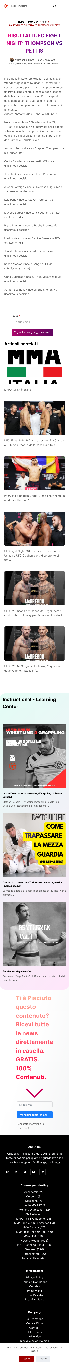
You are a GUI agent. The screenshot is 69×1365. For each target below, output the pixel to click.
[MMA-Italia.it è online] (34, 367)
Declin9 (43, 1358)
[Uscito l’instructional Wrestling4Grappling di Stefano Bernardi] (34, 756)
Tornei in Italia (30, 1258)
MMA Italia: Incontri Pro (31, 1231)
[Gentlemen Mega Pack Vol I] (34, 934)
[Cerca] (54, 6)
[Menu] (62, 6)
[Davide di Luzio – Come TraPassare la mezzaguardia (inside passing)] (34, 845)
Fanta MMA (31, 1205)
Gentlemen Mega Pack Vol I (18, 971)
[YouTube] (33, 1172)
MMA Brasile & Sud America (31, 1223)
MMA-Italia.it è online (17, 389)
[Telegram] (42, 1172)
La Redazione (34, 1319)
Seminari (30, 1249)
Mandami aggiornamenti (34, 1114)
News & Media (35, 63)
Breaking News (34, 1299)
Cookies (34, 1286)
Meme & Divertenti (31, 1209)
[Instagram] (25, 1172)
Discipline (31, 1200)
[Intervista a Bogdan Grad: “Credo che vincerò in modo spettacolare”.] (34, 473)
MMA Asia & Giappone (30, 1218)
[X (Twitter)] (16, 1172)
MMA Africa (32, 1214)
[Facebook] (7, 1172)
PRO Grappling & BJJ (30, 1245)
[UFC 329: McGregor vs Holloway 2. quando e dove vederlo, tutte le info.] (34, 643)
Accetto (26, 1358)
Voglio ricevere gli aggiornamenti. (32, 332)
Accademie (31, 1192)
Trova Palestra (34, 1295)
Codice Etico (34, 1323)
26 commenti (53, 63)
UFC (13, 63)
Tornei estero (31, 1253)
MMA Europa (30, 1227)
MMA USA (21, 63)
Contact (34, 1327)
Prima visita (34, 1290)
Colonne (31, 1196)
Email (16, 316)
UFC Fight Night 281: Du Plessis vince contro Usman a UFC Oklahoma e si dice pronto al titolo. (32, 555)
